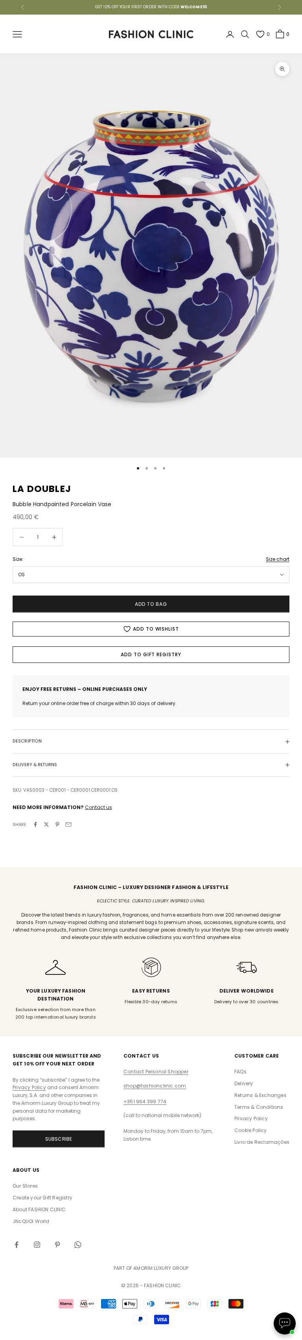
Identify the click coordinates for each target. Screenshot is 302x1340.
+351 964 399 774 (144, 1101)
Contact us (98, 807)
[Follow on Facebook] (16, 1245)
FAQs (240, 1071)
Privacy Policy (29, 1087)
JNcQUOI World (31, 1221)
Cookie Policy (250, 1130)
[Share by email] (68, 824)
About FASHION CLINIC (39, 1209)
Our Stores (25, 1185)
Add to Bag (151, 604)
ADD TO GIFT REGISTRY (151, 654)
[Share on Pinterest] (57, 824)
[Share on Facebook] (35, 824)
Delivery (243, 1083)
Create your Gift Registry (42, 1197)
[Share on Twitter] (46, 824)
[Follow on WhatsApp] (78, 1245)
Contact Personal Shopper (155, 1071)
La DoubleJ (42, 489)
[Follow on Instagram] (37, 1245)
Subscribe (58, 1139)
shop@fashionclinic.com (154, 1085)
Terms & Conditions (259, 1107)
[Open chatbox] (285, 1323)
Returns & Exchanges (260, 1095)
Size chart (277, 559)
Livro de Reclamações (261, 1142)
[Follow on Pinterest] (57, 1245)
